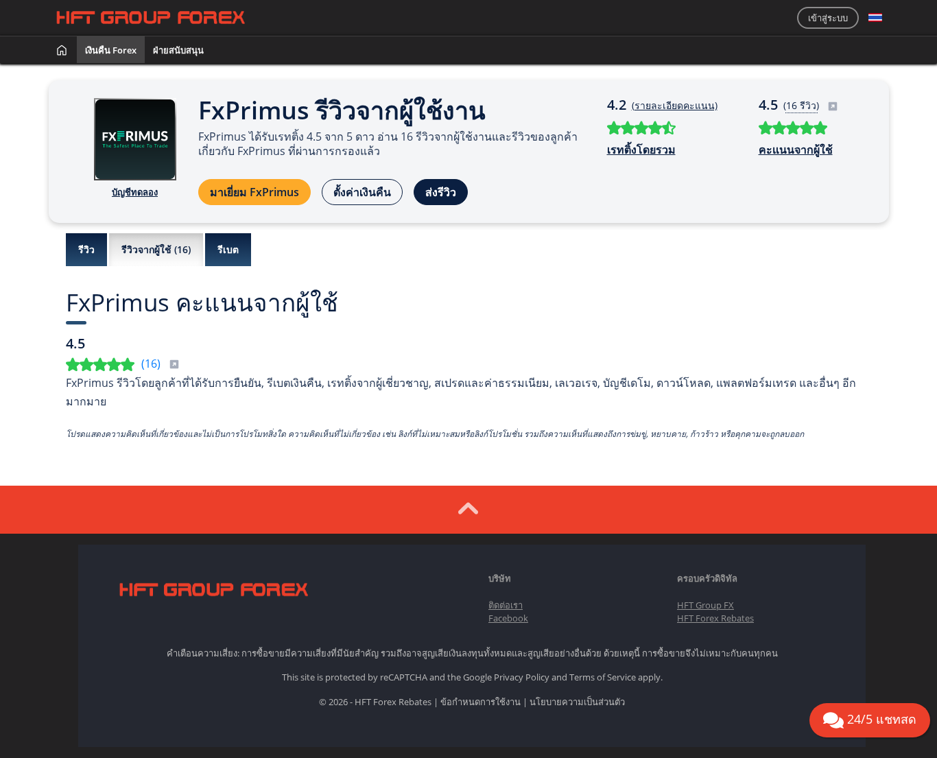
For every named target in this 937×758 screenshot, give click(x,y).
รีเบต (228, 249)
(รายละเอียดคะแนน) (674, 105)
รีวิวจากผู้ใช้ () (156, 249)
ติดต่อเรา (505, 605)
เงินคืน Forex (111, 50)
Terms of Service (602, 677)
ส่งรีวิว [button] (440, 192)
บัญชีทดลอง (135, 192)
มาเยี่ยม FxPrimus (254, 192)
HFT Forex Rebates (715, 618)
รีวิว (86, 249)
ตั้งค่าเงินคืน (362, 192)
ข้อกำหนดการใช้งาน (480, 702)
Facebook (508, 618)
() (152, 363)
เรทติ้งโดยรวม (641, 149)
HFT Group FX (705, 605)
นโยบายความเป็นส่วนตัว (577, 702)
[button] (875, 17)
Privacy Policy (521, 677)
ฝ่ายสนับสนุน (178, 50)
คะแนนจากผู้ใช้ (796, 149)
